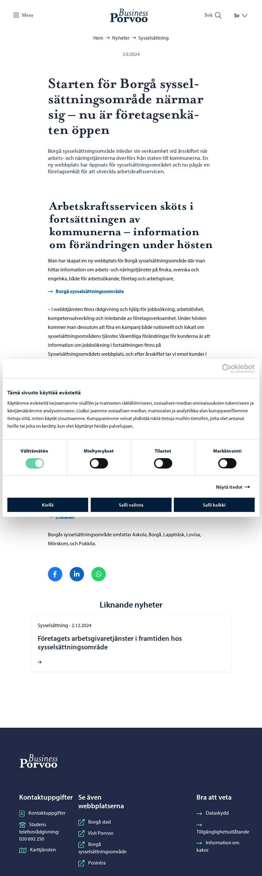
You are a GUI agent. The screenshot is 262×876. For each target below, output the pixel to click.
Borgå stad (99, 821)
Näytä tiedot (229, 487)
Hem (98, 38)
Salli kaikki (214, 505)
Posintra (97, 862)
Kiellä (48, 505)
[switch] (99, 463)
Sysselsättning (153, 38)
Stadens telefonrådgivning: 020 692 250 (39, 831)
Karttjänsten (43, 849)
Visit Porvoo (100, 833)
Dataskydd (217, 813)
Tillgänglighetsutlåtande (222, 831)
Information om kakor (217, 846)
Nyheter (120, 38)
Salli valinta (131, 505)
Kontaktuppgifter (47, 813)
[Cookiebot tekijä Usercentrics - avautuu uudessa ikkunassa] (232, 368)
